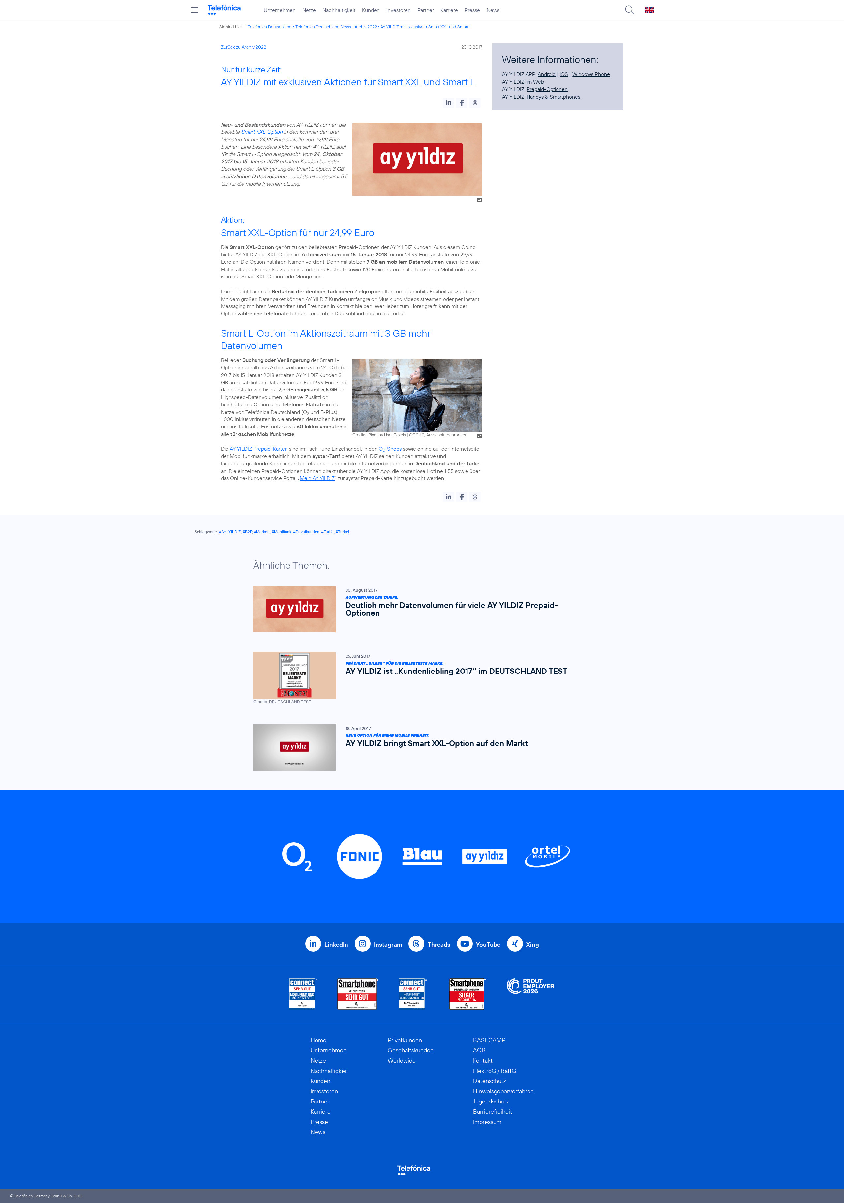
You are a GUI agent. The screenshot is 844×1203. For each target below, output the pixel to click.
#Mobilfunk (281, 532)
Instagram (388, 944)
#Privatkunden (306, 532)
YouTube (488, 944)
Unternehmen (280, 10)
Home (318, 1040)
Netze (309, 10)
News (493, 10)
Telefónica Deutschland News (323, 26)
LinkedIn (336, 944)
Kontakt (483, 1060)
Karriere (449, 10)
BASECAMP (489, 1040)
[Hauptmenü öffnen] (194, 10)
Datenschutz (489, 1081)
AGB (479, 1050)
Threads (439, 944)
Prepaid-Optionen (547, 89)
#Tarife (327, 532)
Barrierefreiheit (492, 1111)
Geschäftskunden (411, 1050)
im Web (535, 81)
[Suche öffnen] (630, 10)
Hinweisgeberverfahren (503, 1091)
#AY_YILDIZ (230, 532)
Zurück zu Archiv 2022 (243, 47)
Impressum (487, 1122)
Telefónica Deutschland (270, 26)
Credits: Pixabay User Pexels (379, 434)
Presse (472, 10)
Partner (425, 10)
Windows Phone (591, 74)
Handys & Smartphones (553, 96)
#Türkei (342, 532)
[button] (448, 103)
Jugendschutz (491, 1101)
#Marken (262, 532)
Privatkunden (405, 1040)
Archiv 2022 (366, 26)
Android (547, 74)
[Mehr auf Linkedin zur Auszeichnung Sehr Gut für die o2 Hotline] (413, 994)
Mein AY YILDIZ (317, 478)
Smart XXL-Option (262, 132)
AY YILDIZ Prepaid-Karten (259, 448)
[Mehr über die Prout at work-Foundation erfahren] (530, 994)
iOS (564, 74)
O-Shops (390, 448)
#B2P (247, 532)
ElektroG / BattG (494, 1070)
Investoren (398, 10)
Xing (532, 944)
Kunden (371, 10)
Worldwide (402, 1060)
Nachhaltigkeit (338, 10)
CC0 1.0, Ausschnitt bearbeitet (437, 434)
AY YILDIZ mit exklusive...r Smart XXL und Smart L (426, 26)
